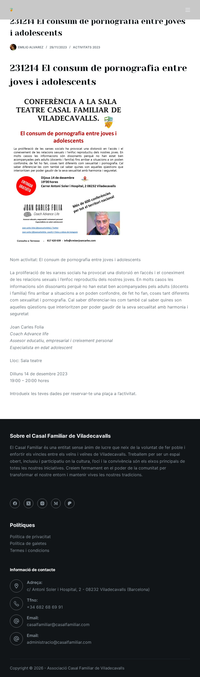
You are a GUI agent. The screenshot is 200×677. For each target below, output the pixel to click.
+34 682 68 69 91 (45, 607)
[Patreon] (69, 503)
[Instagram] (42, 503)
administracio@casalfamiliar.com (59, 642)
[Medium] (56, 503)
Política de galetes (28, 543)
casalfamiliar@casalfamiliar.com (58, 624)
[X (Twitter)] (29, 503)
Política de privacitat (30, 536)
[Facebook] (15, 503)
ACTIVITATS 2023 (86, 47)
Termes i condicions (29, 550)
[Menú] (187, 10)
